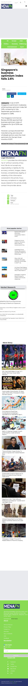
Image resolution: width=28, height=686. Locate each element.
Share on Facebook (12, 93)
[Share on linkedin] (12, 96)
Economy (14, 44)
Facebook (13, 662)
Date (3, 89)
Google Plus (13, 666)
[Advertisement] (14, 23)
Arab (21, 41)
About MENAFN (8, 633)
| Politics (5, 44)
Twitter (12, 664)
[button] (20, 2)
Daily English (8, 645)
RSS (11, 673)
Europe (14, 41)
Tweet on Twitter (22, 93)
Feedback (6, 638)
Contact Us (7, 629)
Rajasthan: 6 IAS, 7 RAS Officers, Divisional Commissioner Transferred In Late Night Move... (13, 501)
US (5, 41)
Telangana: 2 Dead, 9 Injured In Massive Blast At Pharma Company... (12, 539)
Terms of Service (8, 624)
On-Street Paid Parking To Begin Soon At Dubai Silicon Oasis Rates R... (21, 269)
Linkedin (12, 671)
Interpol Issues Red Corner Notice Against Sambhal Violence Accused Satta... (12, 520)
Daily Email (13, 668)
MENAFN (5, 103)
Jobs (5, 636)
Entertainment (9, 47)
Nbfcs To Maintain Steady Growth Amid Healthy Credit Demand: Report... (12, 433)
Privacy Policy (7, 627)
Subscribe (15, 655)
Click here (14, 618)
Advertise (6, 631)
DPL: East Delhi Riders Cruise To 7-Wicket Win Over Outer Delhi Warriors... (12, 373)
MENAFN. (12, 681)
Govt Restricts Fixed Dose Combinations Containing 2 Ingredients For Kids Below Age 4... (12, 413)
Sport (21, 47)
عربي (16, 2)
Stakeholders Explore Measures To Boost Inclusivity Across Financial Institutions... (12, 475)
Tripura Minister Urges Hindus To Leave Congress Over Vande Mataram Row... (13, 452)
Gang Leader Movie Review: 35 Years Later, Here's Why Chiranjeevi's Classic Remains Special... (13, 393)
